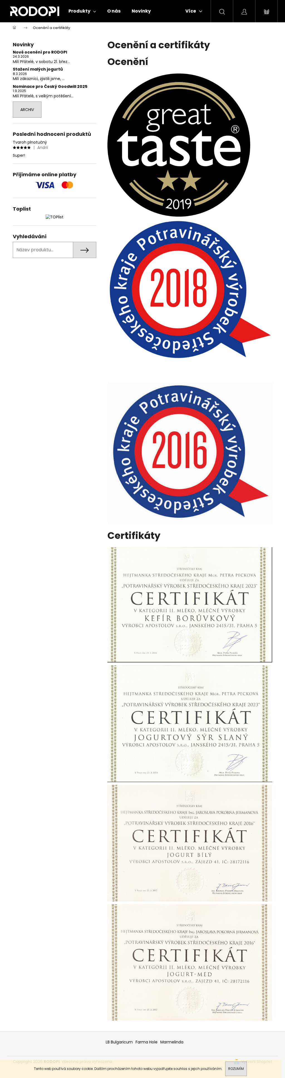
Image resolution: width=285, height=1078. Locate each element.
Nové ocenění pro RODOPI (40, 52)
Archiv (27, 109)
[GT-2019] (178, 145)
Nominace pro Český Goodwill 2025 (50, 87)
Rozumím (236, 1068)
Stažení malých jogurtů (38, 69)
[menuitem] (82, 11)
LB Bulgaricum (119, 1042)
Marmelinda (171, 1042)
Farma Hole (147, 1042)
